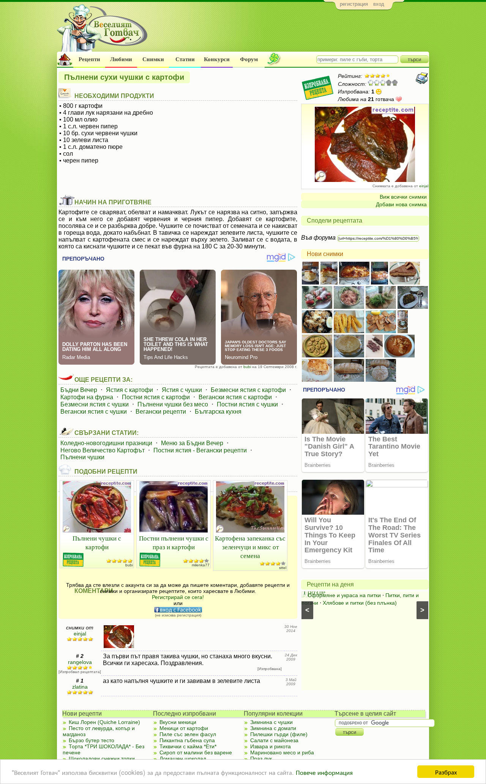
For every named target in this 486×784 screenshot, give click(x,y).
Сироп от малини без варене (195, 752)
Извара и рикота (270, 746)
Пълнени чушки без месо (172, 404)
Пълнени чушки (82, 457)
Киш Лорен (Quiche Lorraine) (104, 722)
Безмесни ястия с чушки (94, 404)
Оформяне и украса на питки (344, 595)
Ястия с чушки (182, 390)
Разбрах (446, 771)
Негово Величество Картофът (102, 450)
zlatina (80, 687)
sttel (282, 568)
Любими (121, 59)
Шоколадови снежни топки (102, 759)
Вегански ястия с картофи (235, 397)
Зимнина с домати (273, 728)
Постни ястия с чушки (247, 404)
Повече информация (324, 772)
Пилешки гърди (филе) (279, 734)
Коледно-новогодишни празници (106, 443)
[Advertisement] (290, 33)
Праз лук (261, 759)
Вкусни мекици (177, 722)
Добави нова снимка (401, 204)
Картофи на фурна (86, 397)
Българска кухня (218, 411)
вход (378, 4)
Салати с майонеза (274, 740)
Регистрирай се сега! (178, 597)
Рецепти (89, 59)
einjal (423, 186)
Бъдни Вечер (78, 390)
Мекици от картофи (183, 728)
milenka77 (201, 565)
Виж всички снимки (403, 197)
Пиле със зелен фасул (187, 734)
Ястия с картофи (129, 390)
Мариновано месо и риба (282, 752)
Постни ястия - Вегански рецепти (200, 450)
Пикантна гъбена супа (187, 740)
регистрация (354, 4)
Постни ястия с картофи (156, 397)
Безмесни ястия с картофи (248, 390)
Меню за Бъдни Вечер (192, 443)
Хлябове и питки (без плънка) (360, 603)
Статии (185, 59)
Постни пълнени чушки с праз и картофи (173, 542)
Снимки (153, 59)
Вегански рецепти (161, 411)
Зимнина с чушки (271, 722)
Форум (249, 59)
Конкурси (217, 59)
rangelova (80, 662)
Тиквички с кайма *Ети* (187, 746)
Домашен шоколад (182, 759)
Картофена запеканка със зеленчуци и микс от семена (250, 547)
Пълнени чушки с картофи (97, 542)
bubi (247, 367)
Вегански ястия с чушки (93, 411)
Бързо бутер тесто (91, 740)
